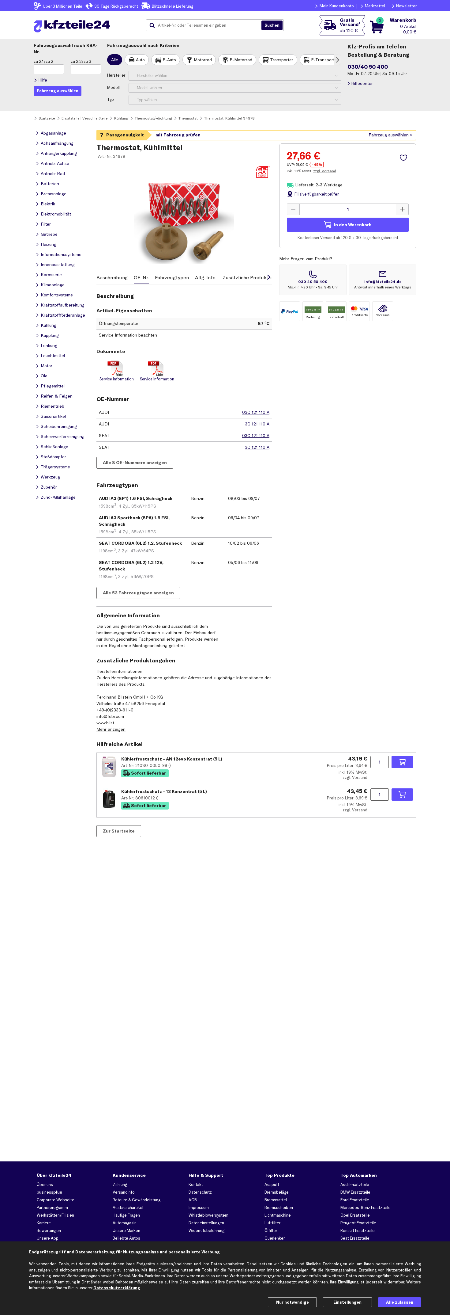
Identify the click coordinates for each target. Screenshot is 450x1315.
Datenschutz (200, 1192)
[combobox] (206, 25)
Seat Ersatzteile (354, 1238)
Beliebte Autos (126, 1238)
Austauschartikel (128, 1207)
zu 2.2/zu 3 (81, 61)
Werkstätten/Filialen (55, 1215)
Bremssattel (275, 1199)
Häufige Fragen (126, 1215)
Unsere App (47, 1238)
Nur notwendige (292, 1302)
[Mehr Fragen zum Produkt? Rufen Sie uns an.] (313, 280)
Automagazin (125, 1222)
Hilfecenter (362, 83)
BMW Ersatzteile (355, 1192)
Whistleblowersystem (208, 1215)
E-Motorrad (241, 60)
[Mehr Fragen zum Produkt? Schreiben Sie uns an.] (382, 280)
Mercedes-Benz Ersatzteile (365, 1207)
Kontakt (196, 1184)
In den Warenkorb (353, 224)
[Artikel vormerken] (404, 158)
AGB (193, 1199)
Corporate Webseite (55, 1199)
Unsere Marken (126, 1230)
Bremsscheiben (278, 1207)
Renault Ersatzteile (357, 1230)
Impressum (199, 1207)
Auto (140, 60)
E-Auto (169, 60)
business (49, 1192)
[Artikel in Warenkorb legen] (402, 762)
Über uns (45, 1184)
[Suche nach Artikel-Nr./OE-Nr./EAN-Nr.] (272, 25)
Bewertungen (49, 1230)
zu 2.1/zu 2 (43, 61)
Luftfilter (272, 1222)
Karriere (44, 1222)
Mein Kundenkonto (337, 5)
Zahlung (120, 1184)
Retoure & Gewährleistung (136, 1199)
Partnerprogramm (52, 1207)
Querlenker (274, 1238)
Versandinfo (124, 1192)
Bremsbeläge (276, 1192)
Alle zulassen (399, 1302)
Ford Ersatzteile (354, 1199)
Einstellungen (347, 1302)
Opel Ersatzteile (355, 1215)
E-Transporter (325, 60)
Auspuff (271, 1184)
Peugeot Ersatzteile (358, 1222)
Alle (114, 60)
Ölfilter (270, 1230)
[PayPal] (289, 311)
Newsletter (406, 5)
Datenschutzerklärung (116, 1287)
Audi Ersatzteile (354, 1184)
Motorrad (203, 60)
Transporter (281, 60)
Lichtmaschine (277, 1215)
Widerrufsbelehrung (206, 1230)
